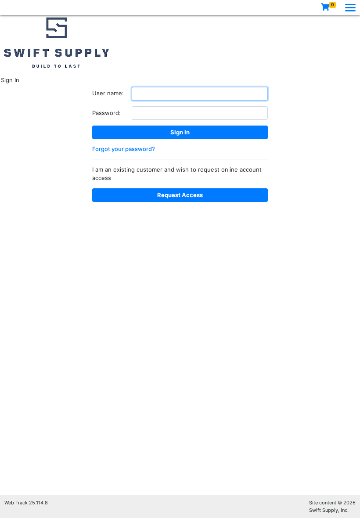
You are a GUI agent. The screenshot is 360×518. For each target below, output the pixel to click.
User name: (108, 93)
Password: (106, 112)
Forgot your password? (123, 148)
